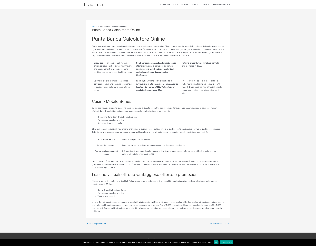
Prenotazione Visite (221, 4)
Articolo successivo (219, 223)
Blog (194, 4)
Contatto (205, 4)
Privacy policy (226, 242)
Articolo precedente (96, 223)
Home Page (165, 4)
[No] (313, 242)
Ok (216, 242)
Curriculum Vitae (180, 4)
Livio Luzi (93, 4)
